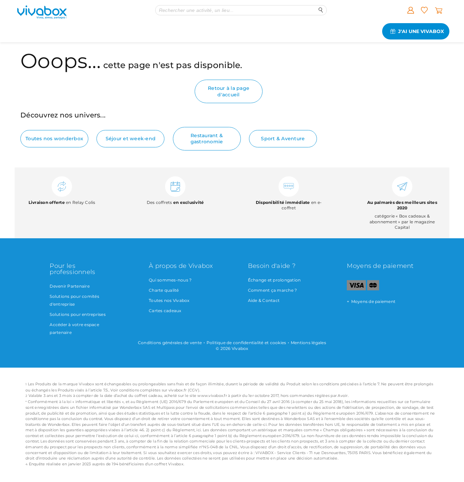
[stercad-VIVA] (373, 288)
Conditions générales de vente (170, 342)
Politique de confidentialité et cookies (246, 342)
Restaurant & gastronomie (207, 138)
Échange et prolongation (274, 280)
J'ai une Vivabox (421, 31)
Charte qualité (164, 290)
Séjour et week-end (131, 138)
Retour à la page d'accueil (228, 91)
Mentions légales (308, 342)
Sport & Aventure (283, 138)
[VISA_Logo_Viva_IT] (356, 288)
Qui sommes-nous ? (170, 280)
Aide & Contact (264, 300)
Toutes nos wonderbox (54, 138)
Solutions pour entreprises (78, 314)
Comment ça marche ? (272, 290)
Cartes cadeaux (165, 310)
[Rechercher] (320, 10)
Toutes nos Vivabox (169, 300)
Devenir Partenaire (70, 286)
